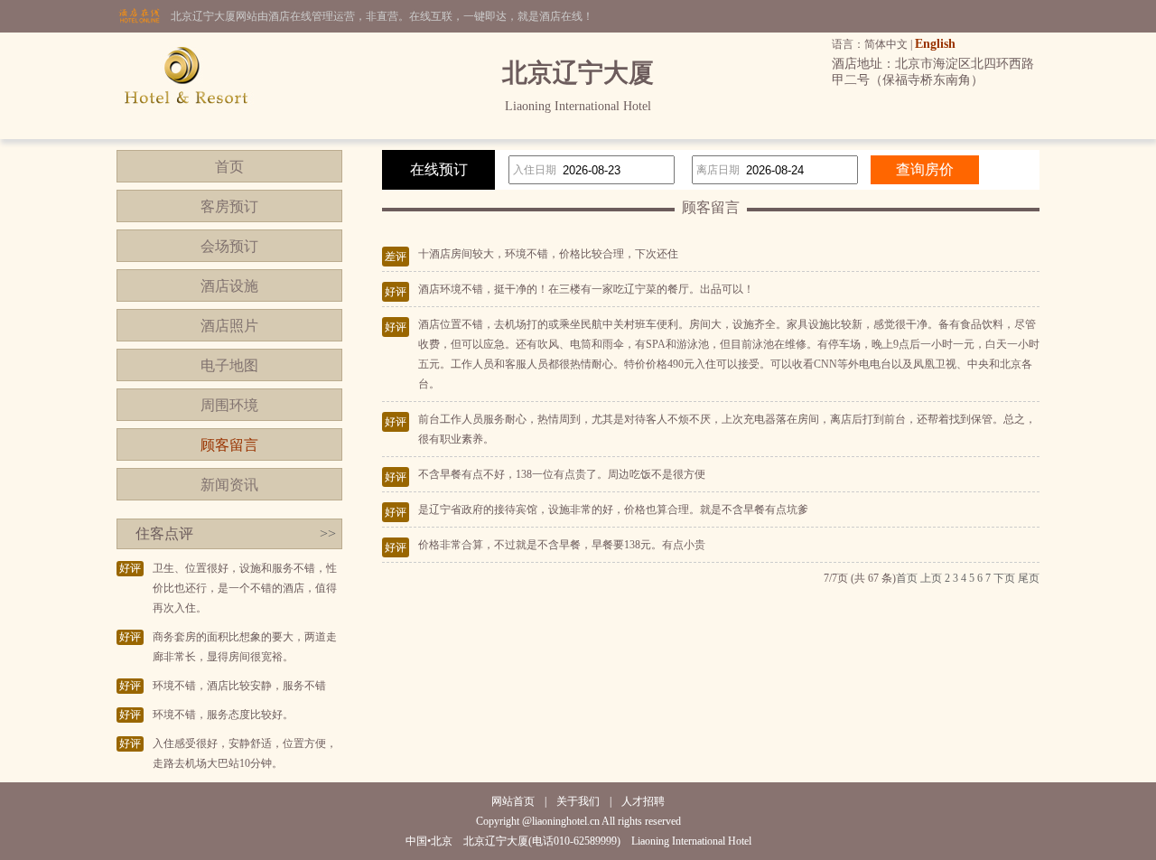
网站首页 (513, 801)
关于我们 (578, 801)
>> (328, 533)
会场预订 (229, 246)
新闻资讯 (229, 484)
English (935, 44)
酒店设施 (229, 286)
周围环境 (229, 405)
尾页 (1028, 578)
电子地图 (229, 365)
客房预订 (229, 206)
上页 (931, 578)
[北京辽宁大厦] (186, 135)
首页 (229, 166)
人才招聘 (643, 801)
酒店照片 (229, 325)
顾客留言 (229, 445)
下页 (1004, 578)
